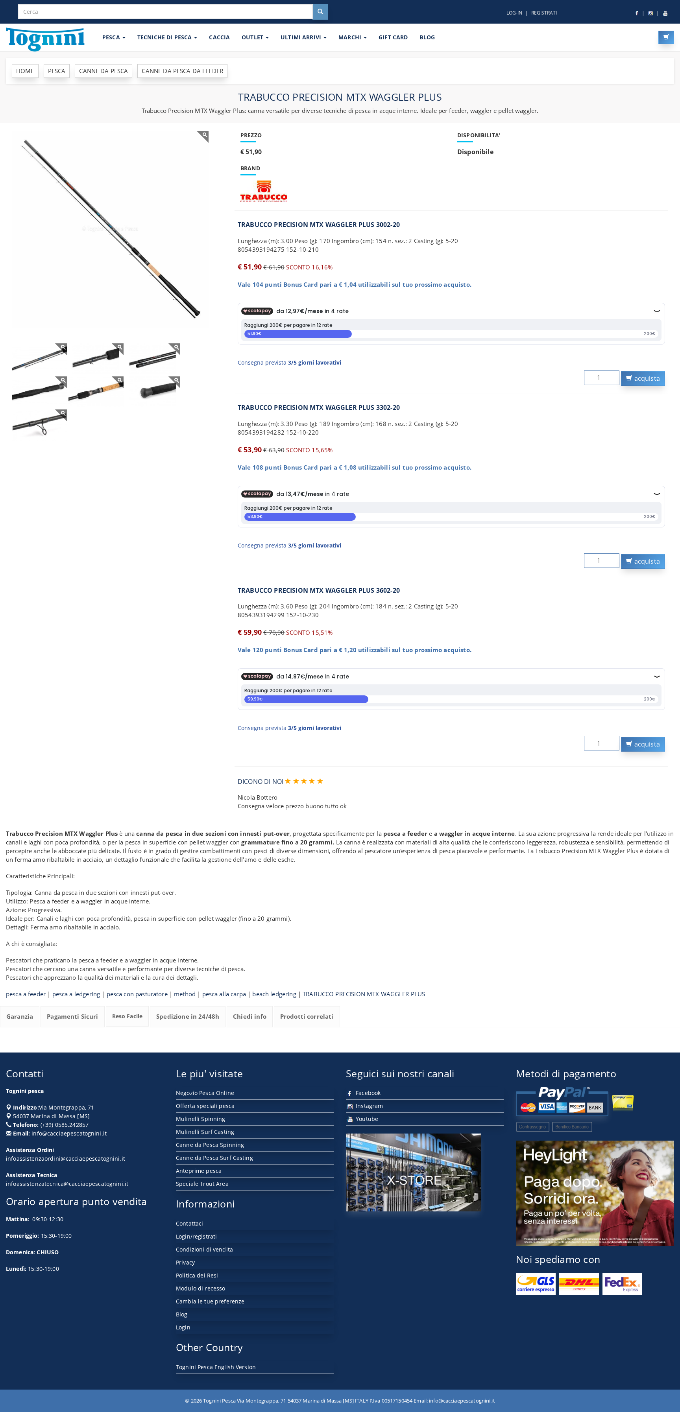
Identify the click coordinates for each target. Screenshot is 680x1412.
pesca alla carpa (224, 994)
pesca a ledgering (76, 994)
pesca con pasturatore (137, 994)
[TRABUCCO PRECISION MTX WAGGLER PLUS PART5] (152, 391)
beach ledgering (274, 994)
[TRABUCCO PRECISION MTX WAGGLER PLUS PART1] (96, 358)
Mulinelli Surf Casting (205, 1131)
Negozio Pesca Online (205, 1093)
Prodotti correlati (307, 1016)
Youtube (366, 1119)
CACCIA (219, 37)
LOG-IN (514, 12)
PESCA (112, 37)
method (185, 994)
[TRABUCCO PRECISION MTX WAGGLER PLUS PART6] (39, 425)
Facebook (367, 1093)
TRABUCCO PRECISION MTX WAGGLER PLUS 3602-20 (319, 590)
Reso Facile (127, 1016)
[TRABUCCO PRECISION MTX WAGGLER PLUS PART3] (39, 391)
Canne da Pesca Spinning (210, 1144)
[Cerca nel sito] (320, 12)
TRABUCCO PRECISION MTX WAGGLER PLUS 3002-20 (319, 224)
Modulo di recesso (200, 1288)
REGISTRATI (544, 12)
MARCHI (350, 37)
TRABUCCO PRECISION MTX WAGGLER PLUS (364, 994)
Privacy (185, 1262)
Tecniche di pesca (165, 37)
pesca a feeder (26, 994)
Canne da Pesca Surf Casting (214, 1157)
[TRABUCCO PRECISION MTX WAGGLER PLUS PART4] (96, 391)
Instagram (368, 1106)
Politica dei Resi (197, 1275)
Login (183, 1327)
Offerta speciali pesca (205, 1106)
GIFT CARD (393, 37)
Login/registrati (196, 1236)
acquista (646, 378)
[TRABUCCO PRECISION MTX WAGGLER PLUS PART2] (152, 358)
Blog (182, 1314)
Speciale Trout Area (202, 1183)
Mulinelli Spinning (200, 1119)
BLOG (427, 37)
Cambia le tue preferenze (210, 1301)
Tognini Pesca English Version (216, 1367)
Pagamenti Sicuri (72, 1016)
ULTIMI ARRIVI (302, 37)
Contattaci (189, 1223)
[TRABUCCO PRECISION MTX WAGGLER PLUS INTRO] (39, 358)
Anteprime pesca (199, 1170)
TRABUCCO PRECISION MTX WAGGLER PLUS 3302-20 (319, 407)
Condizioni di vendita (204, 1249)
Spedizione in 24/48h (187, 1016)
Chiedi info (249, 1016)
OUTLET (253, 37)
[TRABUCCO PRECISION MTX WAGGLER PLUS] (110, 229)
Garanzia (19, 1016)
